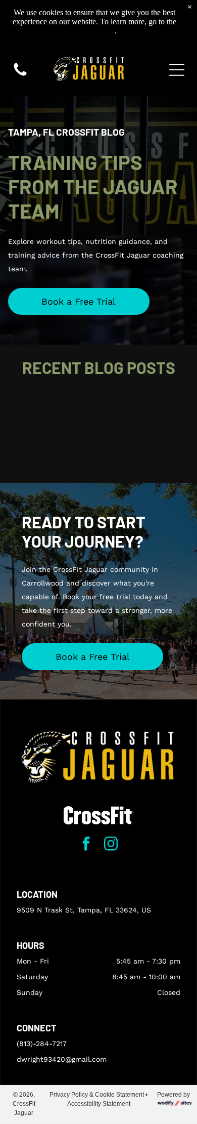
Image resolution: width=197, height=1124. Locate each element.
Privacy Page (94, 30)
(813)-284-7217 (42, 1043)
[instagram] (111, 844)
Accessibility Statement (98, 1103)
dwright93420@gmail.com (62, 1059)
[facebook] (86, 844)
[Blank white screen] (20, 75)
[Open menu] (176, 69)
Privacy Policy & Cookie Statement (97, 1094)
